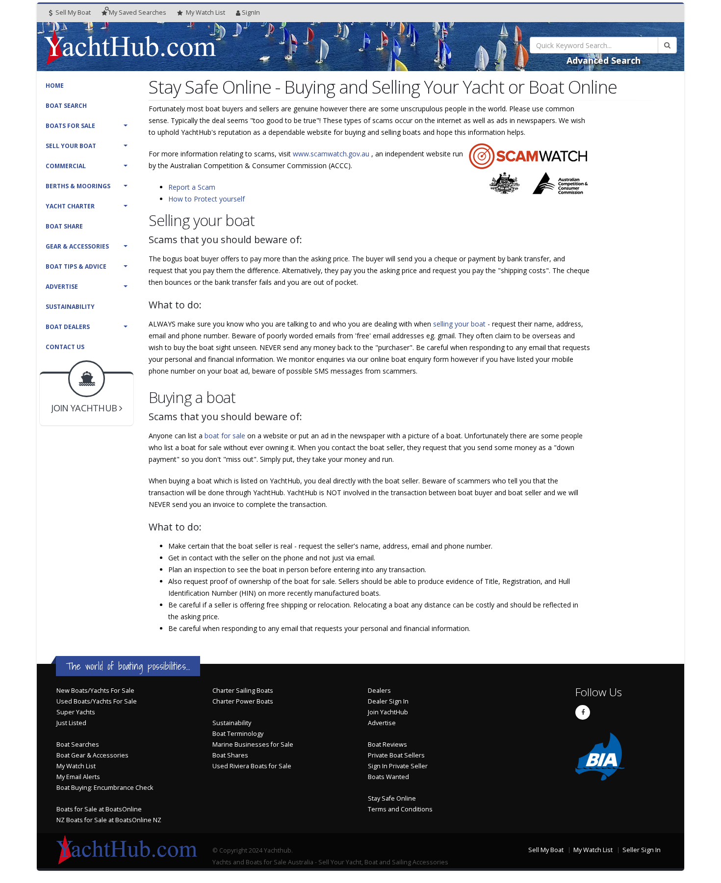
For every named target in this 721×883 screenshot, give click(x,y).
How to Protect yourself (206, 198)
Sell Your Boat (71, 146)
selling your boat (460, 323)
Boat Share (64, 226)
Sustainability (70, 307)
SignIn (251, 12)
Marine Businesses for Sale (252, 744)
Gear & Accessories (77, 246)
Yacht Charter (70, 206)
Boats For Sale (70, 126)
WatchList (205, 12)
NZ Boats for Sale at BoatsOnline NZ (108, 820)
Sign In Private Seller (398, 766)
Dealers (379, 690)
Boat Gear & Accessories (92, 755)
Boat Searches (77, 744)
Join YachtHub (388, 712)
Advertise (62, 286)
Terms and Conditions (400, 809)
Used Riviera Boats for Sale (251, 766)
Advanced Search (603, 60)
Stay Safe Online (392, 798)
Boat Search (66, 105)
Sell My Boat (72, 12)
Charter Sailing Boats (242, 690)
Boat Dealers (68, 327)
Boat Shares (230, 755)
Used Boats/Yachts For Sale (96, 701)
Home (55, 85)
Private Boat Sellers (396, 755)
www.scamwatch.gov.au (332, 153)
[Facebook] (582, 712)
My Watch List (76, 766)
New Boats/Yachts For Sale (95, 690)
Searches (137, 12)
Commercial (66, 166)
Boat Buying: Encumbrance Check (104, 787)
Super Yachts (75, 712)
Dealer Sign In (388, 701)
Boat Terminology (237, 734)
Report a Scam (191, 187)
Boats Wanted (388, 777)
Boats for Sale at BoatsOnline (99, 809)
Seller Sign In (641, 850)
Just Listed (71, 723)
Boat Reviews (387, 744)
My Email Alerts (78, 777)
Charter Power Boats (242, 701)
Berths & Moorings (78, 186)
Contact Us (65, 347)
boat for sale (226, 435)
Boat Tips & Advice (76, 266)
